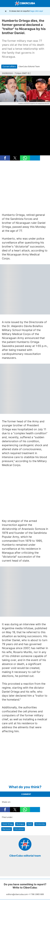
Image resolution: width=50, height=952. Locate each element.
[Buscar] (47, 3)
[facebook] (19, 868)
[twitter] (23, 868)
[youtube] (31, 868)
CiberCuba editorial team (25, 855)
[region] (25, 187)
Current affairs (9, 66)
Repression (6, 829)
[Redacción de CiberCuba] (25, 850)
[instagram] (27, 868)
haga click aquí (36, 11)
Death (30, 824)
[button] (5, 158)
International (19, 829)
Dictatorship (40, 824)
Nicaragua (20, 824)
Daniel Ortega (7, 824)
